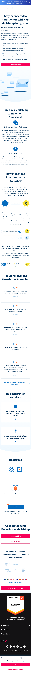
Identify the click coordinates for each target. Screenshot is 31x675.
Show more (25, 661)
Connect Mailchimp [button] (15, 536)
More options (5, 673)
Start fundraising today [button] (15, 588)
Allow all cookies (15, 664)
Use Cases (5, 630)
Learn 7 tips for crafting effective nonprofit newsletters (14, 383)
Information (5, 626)
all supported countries (15, 582)
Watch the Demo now (17, 3)
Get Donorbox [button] (15, 541)
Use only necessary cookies (15, 669)
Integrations (5, 634)
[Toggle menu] (27, 8)
